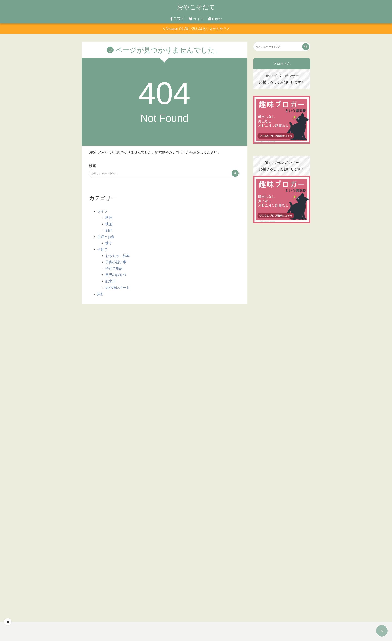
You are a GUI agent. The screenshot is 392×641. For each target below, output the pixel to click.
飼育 (108, 230)
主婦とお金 (106, 237)
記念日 (110, 281)
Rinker (217, 19)
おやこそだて (196, 7)
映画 (108, 224)
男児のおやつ (115, 275)
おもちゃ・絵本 (117, 256)
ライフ (198, 19)
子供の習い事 (115, 262)
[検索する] (235, 173)
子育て (179, 19)
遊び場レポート (117, 288)
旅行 (100, 294)
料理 (108, 218)
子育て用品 (114, 268)
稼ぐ (108, 243)
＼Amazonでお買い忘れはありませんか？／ (196, 29)
